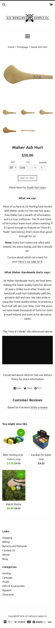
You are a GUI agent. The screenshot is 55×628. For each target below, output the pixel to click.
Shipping (7, 537)
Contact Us (8, 550)
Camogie (7, 577)
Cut (27, 162)
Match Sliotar (14, 504)
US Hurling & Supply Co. (36, 616)
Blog (5, 558)
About (6, 554)
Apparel (6, 590)
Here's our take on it (30, 261)
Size (13, 162)
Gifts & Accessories (13, 585)
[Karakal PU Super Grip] (41, 439)
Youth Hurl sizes (36, 187)
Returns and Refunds (14, 546)
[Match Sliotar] (13, 485)
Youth (5, 581)
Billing (6, 541)
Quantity (43, 162)
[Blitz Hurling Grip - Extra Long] (13, 439)
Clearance (8, 594)
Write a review (39, 407)
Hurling (6, 573)
